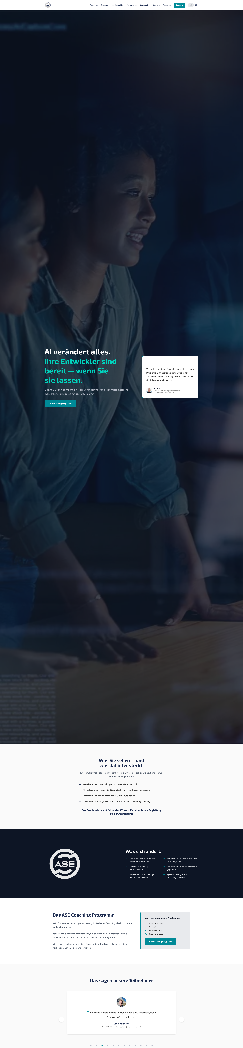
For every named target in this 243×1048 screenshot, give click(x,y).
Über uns (156, 5)
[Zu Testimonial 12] (152, 1045)
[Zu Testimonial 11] (146, 1045)
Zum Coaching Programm (60, 403)
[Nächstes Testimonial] (181, 1019)
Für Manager (132, 5)
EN (196, 5)
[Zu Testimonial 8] (130, 1045)
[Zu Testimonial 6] (119, 1045)
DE (190, 5)
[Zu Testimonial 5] (113, 1045)
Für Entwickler (117, 5)
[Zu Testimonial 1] (91, 1045)
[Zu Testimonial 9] (135, 1045)
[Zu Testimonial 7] (124, 1045)
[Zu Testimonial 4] (107, 1045)
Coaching (104, 5)
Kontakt (179, 5)
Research (167, 5)
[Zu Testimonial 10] (141, 1045)
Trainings (94, 5)
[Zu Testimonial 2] (96, 1045)
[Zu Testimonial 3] (102, 1045)
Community (145, 5)
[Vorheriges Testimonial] (61, 1019)
